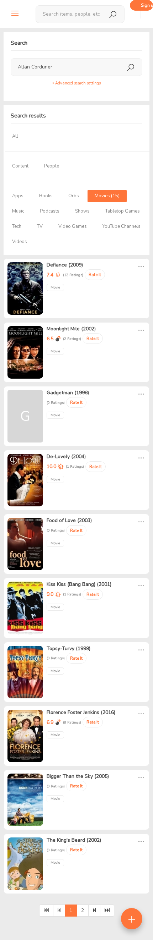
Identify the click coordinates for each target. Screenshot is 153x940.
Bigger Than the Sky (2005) (78, 776)
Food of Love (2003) (69, 520)
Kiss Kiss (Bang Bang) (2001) (79, 584)
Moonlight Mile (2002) (71, 328)
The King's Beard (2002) (74, 840)
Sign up (147, 5)
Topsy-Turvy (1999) (68, 648)
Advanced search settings (77, 83)
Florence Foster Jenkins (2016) (81, 712)
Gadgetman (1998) (68, 392)
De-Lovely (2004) (66, 456)
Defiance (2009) (65, 265)
